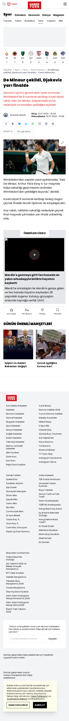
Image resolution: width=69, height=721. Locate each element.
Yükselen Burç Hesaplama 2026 (15, 582)
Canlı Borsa (45, 405)
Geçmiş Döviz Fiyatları (17, 591)
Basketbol (30, 20)
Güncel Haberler (14, 417)
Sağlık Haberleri (14, 433)
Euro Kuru (10, 460)
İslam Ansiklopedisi (49, 500)
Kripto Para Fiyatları (15, 464)
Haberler (7, 69)
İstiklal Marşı (45, 421)
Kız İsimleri (44, 542)
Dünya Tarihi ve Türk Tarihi (49, 495)
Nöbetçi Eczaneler (48, 417)
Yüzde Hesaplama (15, 587)
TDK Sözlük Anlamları (49, 479)
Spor (7, 14)
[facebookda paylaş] (6, 123)
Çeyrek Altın (12, 499)
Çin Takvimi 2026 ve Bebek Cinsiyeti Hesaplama (16, 566)
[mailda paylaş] (39, 123)
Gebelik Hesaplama (16, 577)
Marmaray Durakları (49, 534)
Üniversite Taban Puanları (47, 484)
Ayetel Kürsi (11, 479)
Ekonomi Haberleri (15, 413)
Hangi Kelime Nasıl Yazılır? (48, 521)
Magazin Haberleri (15, 421)
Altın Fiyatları (12, 452)
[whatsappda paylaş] (33, 123)
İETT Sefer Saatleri (15, 573)
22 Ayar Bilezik (13, 515)
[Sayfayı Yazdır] (46, 123)
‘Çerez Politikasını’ (39, 696)
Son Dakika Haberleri (16, 405)
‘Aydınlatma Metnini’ (17, 698)
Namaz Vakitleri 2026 (49, 409)
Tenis (40, 20)
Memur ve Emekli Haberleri (14, 447)
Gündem (20, 15)
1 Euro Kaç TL (12, 523)
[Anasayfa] (11, 398)
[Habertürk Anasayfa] (34, 4)
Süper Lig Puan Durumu (18, 531)
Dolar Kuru (11, 456)
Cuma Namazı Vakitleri (50, 413)
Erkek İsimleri (45, 538)
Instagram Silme (47, 461)
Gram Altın (11, 495)
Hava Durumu (46, 441)
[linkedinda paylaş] (26, 123)
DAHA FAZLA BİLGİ (18, 705)
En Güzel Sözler (46, 526)
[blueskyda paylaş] (19, 123)
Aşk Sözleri (11, 487)
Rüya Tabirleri (46, 490)
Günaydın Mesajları (16, 491)
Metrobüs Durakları (48, 530)
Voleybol (51, 20)
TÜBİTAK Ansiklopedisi (50, 504)
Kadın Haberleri (13, 437)
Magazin (58, 15)
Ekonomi (34, 15)
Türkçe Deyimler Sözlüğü (14, 558)
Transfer (7, 20)
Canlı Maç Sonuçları (16, 527)
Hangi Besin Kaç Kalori (50, 508)
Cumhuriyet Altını (14, 511)
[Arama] (4, 4)
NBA (61, 20)
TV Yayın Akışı (46, 453)
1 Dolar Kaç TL (13, 519)
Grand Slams (38, 69)
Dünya (46, 15)
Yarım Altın (11, 503)
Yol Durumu (45, 445)
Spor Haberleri (13, 425)
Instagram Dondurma (50, 457)
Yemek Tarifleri (13, 475)
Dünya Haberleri (14, 429)
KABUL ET (40, 705)
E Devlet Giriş (45, 429)
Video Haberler (46, 475)
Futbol (18, 20)
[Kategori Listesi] (65, 4)
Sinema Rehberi (47, 449)
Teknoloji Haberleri (15, 441)
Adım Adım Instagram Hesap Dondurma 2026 (18, 597)
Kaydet (53, 638)
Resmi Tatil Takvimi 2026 (16, 610)
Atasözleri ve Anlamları (17, 552)
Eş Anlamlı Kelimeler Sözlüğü (49, 514)
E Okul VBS (44, 425)
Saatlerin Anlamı (14, 483)
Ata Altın (10, 507)
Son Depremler (46, 437)
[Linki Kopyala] (53, 123)
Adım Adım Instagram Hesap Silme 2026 (17, 603)
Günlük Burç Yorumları (50, 433)
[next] (64, 350)
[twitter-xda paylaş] (12, 123)
